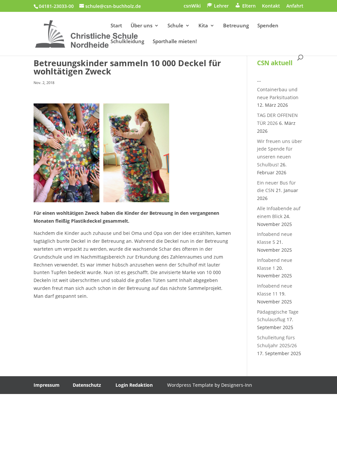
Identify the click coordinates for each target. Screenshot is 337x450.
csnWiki (192, 6)
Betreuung (236, 26)
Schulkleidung (127, 41)
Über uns (141, 26)
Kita (203, 26)
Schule (175, 26)
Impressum (47, 385)
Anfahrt (294, 6)
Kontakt (271, 6)
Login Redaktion (134, 385)
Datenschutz (87, 385)
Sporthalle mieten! (175, 41)
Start (116, 26)
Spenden (267, 26)
